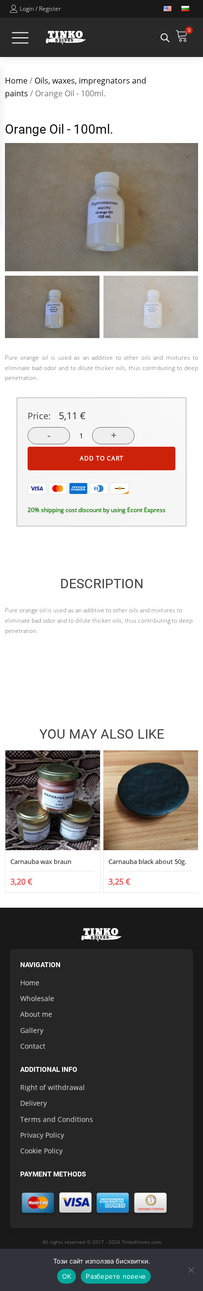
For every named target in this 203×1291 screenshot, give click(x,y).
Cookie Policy (41, 1150)
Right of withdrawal (52, 1087)
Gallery (31, 1030)
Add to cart (102, 458)
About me (36, 1014)
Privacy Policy (42, 1135)
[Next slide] (190, 207)
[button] (52, 307)
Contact (32, 1046)
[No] (191, 1270)
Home (16, 80)
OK (66, 1276)
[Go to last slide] (13, 821)
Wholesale (37, 998)
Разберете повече (116, 1276)
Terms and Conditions (56, 1119)
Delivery (33, 1103)
